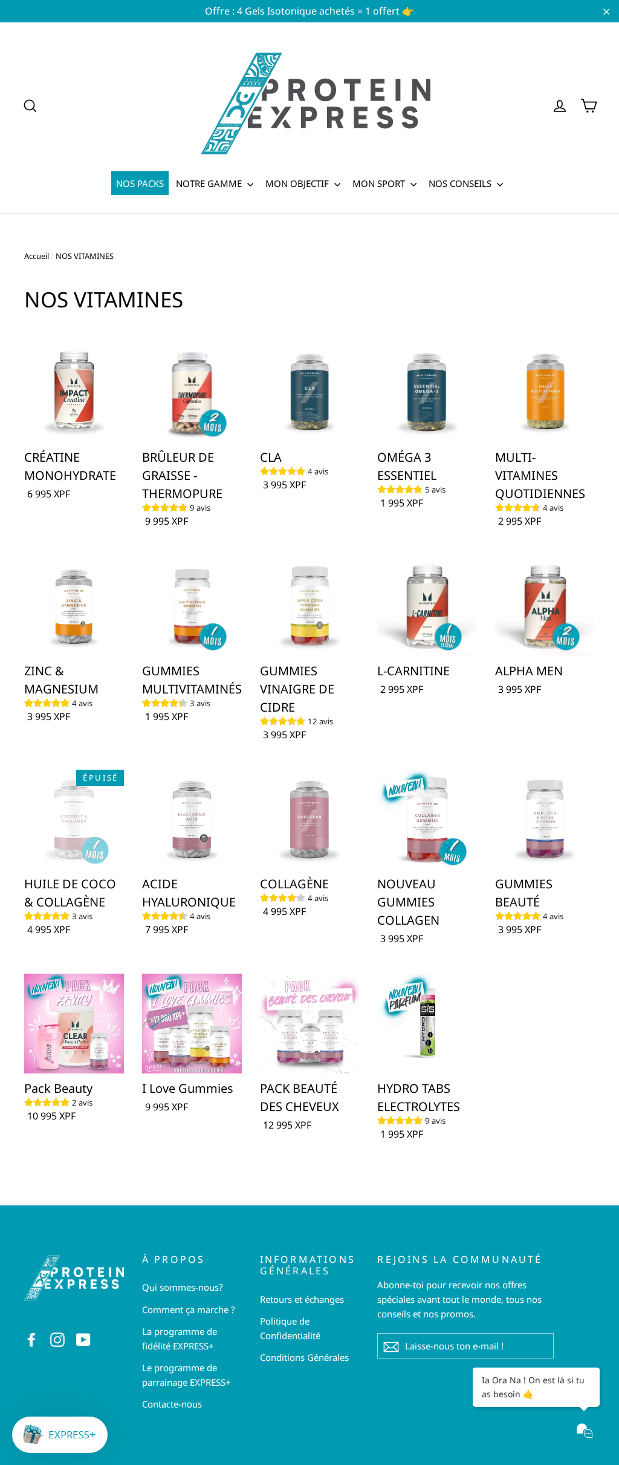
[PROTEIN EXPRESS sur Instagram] (57, 1339)
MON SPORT (379, 183)
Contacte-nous (172, 1404)
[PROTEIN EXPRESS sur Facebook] (31, 1339)
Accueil (36, 256)
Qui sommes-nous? (182, 1287)
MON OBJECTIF (298, 183)
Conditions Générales (304, 1357)
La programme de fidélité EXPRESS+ (179, 1338)
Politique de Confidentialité (290, 1328)
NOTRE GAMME (210, 183)
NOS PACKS (140, 183)
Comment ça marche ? (188, 1309)
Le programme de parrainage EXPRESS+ (186, 1375)
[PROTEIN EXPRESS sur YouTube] (83, 1339)
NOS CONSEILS (461, 183)
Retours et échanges (302, 1299)
